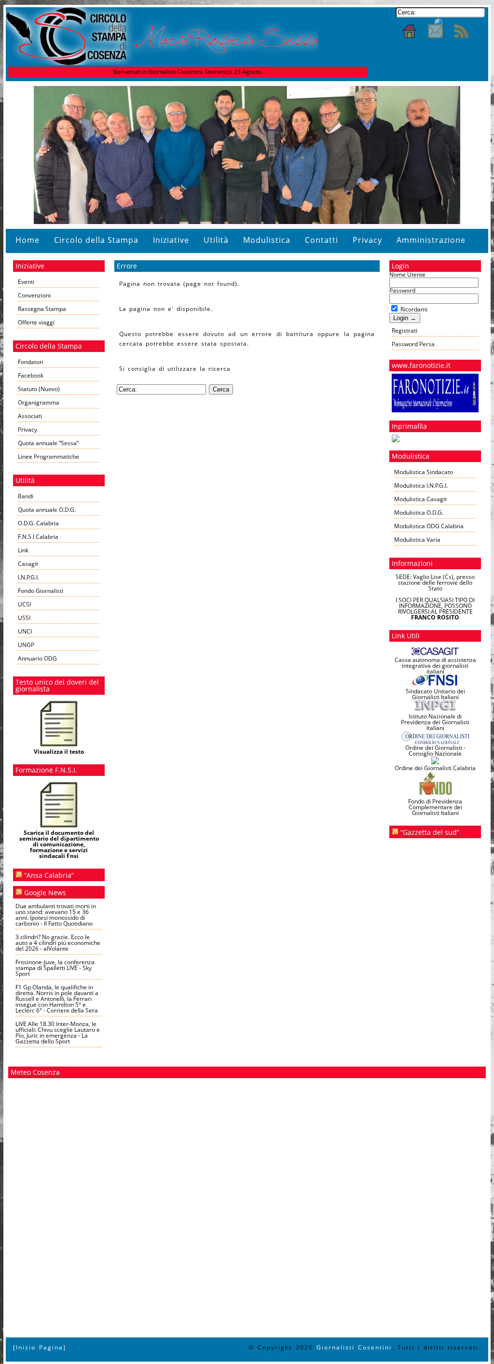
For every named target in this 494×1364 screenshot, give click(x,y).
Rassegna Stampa (42, 309)
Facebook (30, 375)
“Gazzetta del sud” (429, 832)
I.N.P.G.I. (28, 577)
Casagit (28, 564)
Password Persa (413, 344)
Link (23, 550)
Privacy (367, 240)
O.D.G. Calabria (38, 523)
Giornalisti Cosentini (354, 1347)
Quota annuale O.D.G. (47, 510)
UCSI (24, 604)
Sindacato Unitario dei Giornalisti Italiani (435, 694)
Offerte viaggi (36, 322)
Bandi (25, 496)
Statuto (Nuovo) (39, 389)
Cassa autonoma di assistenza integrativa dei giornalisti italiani (435, 665)
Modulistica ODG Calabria (429, 526)
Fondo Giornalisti (40, 591)
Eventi (26, 282)
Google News (45, 892)
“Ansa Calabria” (49, 875)
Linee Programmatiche (48, 456)
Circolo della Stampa (96, 240)
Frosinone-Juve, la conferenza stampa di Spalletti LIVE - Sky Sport (55, 968)
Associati (30, 416)
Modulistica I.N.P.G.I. (421, 485)
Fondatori (30, 362)
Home (27, 240)
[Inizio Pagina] (39, 1347)
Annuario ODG (37, 658)
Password (402, 290)
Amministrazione (431, 240)
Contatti (321, 240)
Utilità (216, 240)
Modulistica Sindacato (423, 472)
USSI (24, 618)
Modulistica (266, 240)
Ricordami (413, 309)
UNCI (25, 631)
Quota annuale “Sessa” (48, 443)
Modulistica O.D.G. (418, 512)
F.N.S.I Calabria (38, 537)
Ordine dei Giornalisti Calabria (435, 768)
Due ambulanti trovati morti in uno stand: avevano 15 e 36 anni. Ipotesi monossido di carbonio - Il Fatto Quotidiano (55, 915)
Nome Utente (407, 274)
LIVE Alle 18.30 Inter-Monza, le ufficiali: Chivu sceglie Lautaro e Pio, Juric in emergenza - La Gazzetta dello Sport (57, 1032)
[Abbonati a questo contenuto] (18, 875)
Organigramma (38, 402)
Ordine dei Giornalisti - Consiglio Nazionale (435, 751)
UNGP (26, 645)
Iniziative (171, 240)
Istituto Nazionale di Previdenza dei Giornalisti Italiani (435, 722)
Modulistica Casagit (420, 499)
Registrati (404, 330)
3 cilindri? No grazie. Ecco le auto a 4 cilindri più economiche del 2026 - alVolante (57, 943)
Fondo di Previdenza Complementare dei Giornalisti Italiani (435, 807)
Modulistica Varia (417, 539)
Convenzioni (34, 295)
